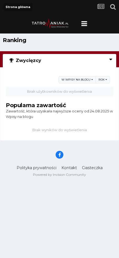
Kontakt (69, 167)
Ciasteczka (92, 167)
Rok (102, 79)
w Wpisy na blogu (76, 79)
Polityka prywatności (36, 167)
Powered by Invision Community (59, 174)
